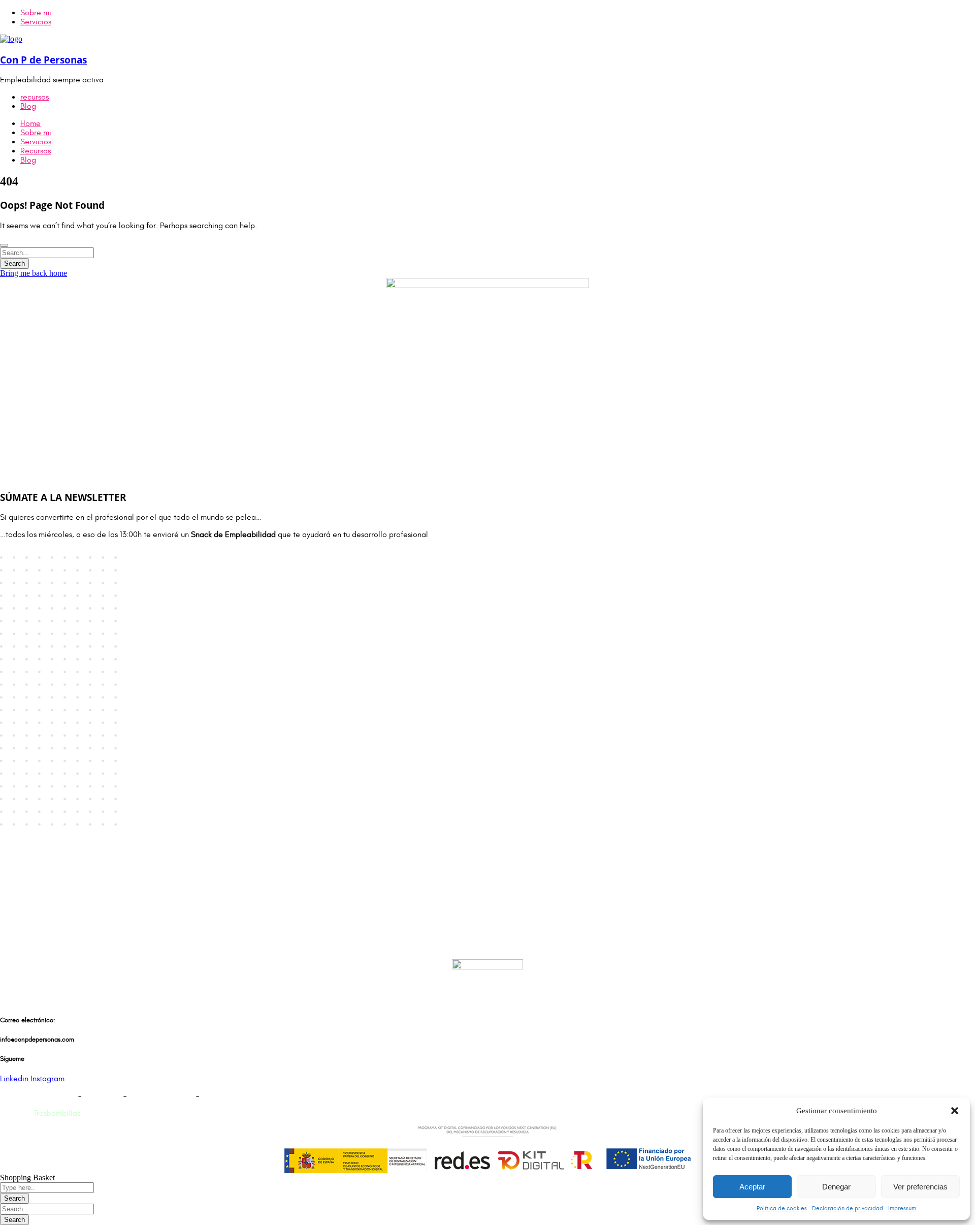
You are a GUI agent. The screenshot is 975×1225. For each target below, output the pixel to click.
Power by (40, 1113)
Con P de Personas (43, 59)
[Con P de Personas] (11, 39)
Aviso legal (102, 1096)
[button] (955, 1111)
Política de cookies (782, 1208)
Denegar (836, 1186)
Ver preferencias (920, 1186)
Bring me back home (33, 273)
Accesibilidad (224, 1096)
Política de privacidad (38, 1096)
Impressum (902, 1208)
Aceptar (752, 1186)
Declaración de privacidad (847, 1208)
